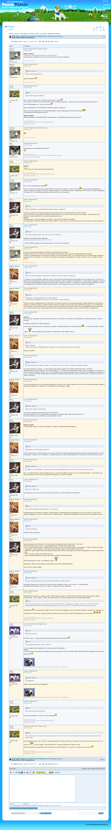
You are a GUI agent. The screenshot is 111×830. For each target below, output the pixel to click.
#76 (24, 379)
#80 (24, 459)
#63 (24, 86)
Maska (11, 624)
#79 (24, 439)
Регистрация (24, 33)
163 (40, 41)
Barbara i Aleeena (14, 266)
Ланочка (11, 49)
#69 (24, 225)
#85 (24, 571)
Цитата (30, 50)
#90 (24, 726)
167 (52, 41)
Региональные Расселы (55, 36)
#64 (24, 127)
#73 (24, 312)
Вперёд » (56, 41)
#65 (24, 143)
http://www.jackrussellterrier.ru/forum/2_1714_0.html (37, 240)
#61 (24, 48)
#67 (24, 179)
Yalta (10, 143)
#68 (24, 199)
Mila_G (11, 199)
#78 (24, 420)
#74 (24, 335)
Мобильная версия (54, 33)
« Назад (25, 41)
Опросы (17, 33)
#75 (24, 355)
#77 (24, 399)
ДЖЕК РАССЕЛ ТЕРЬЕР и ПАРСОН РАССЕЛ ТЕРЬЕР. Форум (29, 36)
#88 (24, 671)
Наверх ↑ (102, 759)
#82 (24, 499)
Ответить (32, 33)
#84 (24, 539)
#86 (24, 591)
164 (43, 41)
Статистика (43, 33)
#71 (24, 266)
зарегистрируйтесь (57, 805)
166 (49, 41)
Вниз (104, 36)
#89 (24, 701)
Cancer (11, 86)
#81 (24, 479)
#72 (24, 288)
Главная (10, 29)
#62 (24, 64)
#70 (24, 247)
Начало (11, 33)
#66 (24, 161)
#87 (24, 624)
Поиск (37, 33)
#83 (24, 519)
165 (46, 41)
